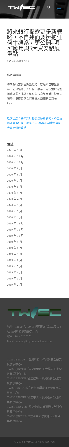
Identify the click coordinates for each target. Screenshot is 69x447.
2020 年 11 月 (15, 156)
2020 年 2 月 (14, 211)
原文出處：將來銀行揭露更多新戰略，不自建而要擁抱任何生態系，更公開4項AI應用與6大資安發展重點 (34, 123)
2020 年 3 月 (14, 205)
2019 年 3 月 (14, 278)
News (26, 60)
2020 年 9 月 (14, 168)
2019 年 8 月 (14, 247)
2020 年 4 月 (14, 199)
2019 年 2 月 (14, 284)
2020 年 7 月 (14, 180)
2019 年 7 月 (14, 254)
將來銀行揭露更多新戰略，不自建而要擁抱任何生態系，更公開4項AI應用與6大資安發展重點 (34, 43)
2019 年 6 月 (14, 260)
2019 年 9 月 (14, 241)
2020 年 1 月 (14, 217)
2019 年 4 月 (14, 272)
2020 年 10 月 (15, 162)
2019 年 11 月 (15, 229)
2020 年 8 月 (14, 174)
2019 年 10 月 (15, 235)
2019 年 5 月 (14, 266)
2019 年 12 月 (15, 223)
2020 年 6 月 (14, 186)
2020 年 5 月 (14, 192)
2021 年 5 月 (14, 150)
